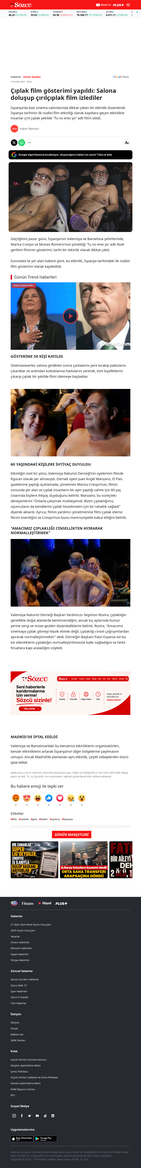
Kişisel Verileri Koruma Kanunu (29, 1059)
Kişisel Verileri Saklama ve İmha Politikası (34, 1077)
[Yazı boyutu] (126, 142)
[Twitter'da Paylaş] (14, 142)
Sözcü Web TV (19, 985)
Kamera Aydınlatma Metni (26, 1083)
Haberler (17, 916)
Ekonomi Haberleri (21, 948)
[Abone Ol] (120, 76)
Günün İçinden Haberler (25, 979)
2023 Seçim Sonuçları (23, 930)
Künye (14, 1028)
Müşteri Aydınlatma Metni (26, 1065)
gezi (34, 819)
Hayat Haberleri (20, 954)
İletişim (15, 1022)
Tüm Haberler (18, 1003)
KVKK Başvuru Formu (23, 1089)
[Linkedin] (52, 1115)
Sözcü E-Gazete (19, 997)
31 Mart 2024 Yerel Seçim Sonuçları (31, 924)
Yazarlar (15, 936)
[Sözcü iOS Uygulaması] (22, 1138)
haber (44, 819)
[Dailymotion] (45, 1115)
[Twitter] (29, 1115)
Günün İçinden (32, 76)
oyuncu (55, 819)
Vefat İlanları (18, 1040)
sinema (24, 819)
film (14, 819)
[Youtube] (37, 1115)
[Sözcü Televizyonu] (14, 903)
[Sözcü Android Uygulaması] (45, 1138)
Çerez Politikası (19, 1071)
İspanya (68, 819)
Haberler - (17, 76)
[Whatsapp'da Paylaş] (21, 142)
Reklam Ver (17, 1034)
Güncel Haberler (22, 971)
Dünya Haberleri (20, 960)
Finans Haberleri (20, 942)
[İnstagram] (14, 1115)
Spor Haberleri (19, 991)
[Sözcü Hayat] (44, 903)
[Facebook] (21, 1115)
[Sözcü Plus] (61, 903)
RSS (13, 1095)
